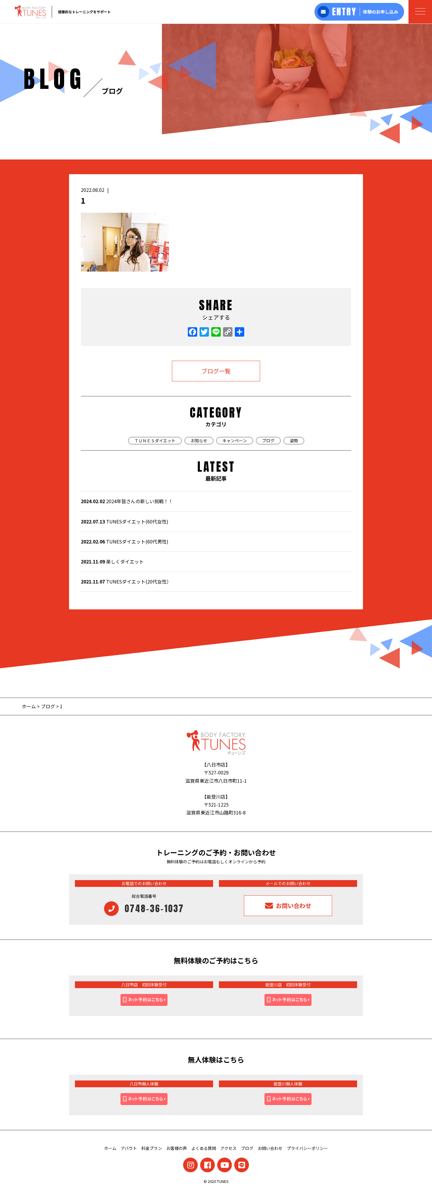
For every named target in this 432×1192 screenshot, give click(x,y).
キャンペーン (234, 440)
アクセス (228, 1148)
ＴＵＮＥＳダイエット (154, 440)
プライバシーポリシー (307, 1148)
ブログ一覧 (216, 371)
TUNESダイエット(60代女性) (124, 521)
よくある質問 (203, 1148)
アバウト (129, 1148)
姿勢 (294, 440)
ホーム (29, 706)
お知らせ (199, 440)
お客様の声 (176, 1148)
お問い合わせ (270, 1148)
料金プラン (151, 1148)
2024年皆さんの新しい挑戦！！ (127, 501)
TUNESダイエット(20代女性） (126, 581)
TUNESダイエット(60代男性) (124, 541)
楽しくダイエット (112, 561)
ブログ (268, 440)
